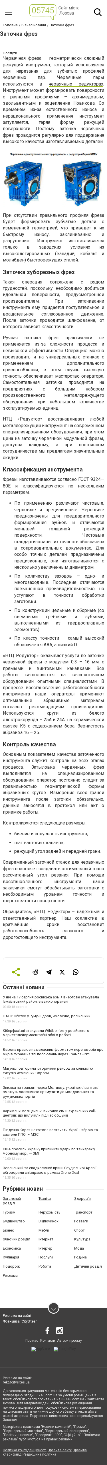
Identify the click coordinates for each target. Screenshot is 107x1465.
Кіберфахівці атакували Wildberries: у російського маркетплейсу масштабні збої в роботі (46, 1032)
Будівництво (14, 1221)
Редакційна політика (39, 1454)
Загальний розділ (12, 1200)
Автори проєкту (69, 1341)
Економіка (12, 1248)
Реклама (10, 1275)
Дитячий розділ (88, 1266)
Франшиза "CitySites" (20, 1321)
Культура (82, 1239)
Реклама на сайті (17, 1316)
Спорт (79, 1230)
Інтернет (46, 1239)
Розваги (81, 1221)
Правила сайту (60, 1450)
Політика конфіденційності (25, 1450)
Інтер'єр (46, 1248)
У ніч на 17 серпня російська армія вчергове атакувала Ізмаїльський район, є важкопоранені (51, 999)
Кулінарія (11, 1257)
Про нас (31, 1341)
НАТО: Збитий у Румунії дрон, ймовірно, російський (46, 1016)
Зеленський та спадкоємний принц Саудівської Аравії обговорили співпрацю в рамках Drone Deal (49, 1170)
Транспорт (83, 1212)
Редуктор (57, 911)
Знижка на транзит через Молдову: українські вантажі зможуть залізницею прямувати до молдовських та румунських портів (50, 1092)
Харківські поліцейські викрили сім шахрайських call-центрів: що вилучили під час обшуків (49, 1113)
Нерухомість (49, 1212)
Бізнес (8, 1230)
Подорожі (12, 1266)
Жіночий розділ (16, 1239)
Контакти (47, 1341)
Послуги (46, 1257)
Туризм (9, 1212)
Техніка (45, 1198)
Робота (45, 1266)
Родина (80, 1257)
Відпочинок (48, 1221)
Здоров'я (82, 1198)
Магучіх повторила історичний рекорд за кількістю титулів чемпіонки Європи (48, 1070)
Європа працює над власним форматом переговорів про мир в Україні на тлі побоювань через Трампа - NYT (53, 1051)
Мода (79, 1248)
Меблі (44, 1230)
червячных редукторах (76, 84)
